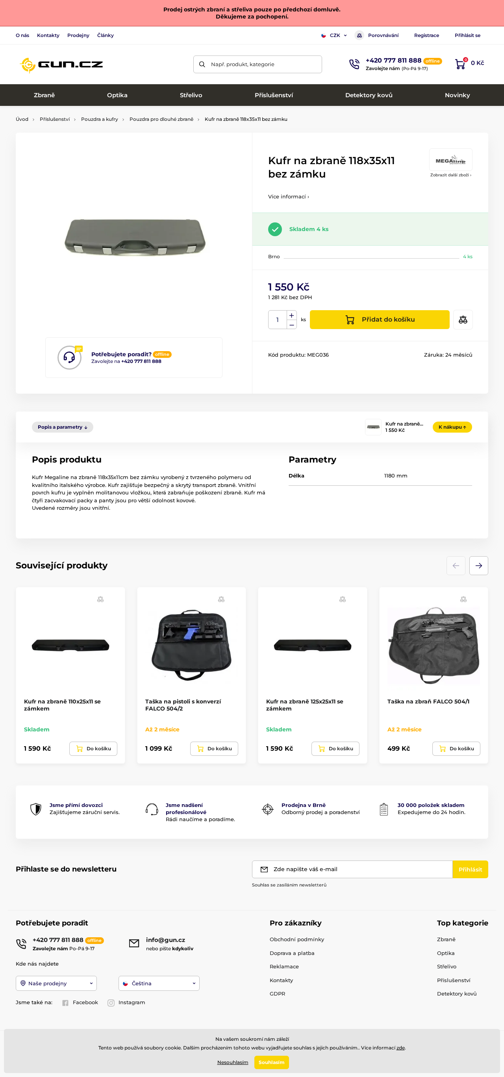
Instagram (132, 1002)
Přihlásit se (467, 35)
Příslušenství (55, 119)
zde (401, 1048)
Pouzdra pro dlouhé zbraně (161, 119)
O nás (22, 35)
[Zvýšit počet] (291, 315)
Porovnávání (383, 35)
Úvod (22, 119)
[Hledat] (202, 64)
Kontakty (48, 35)
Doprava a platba (292, 953)
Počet (278, 320)
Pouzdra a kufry (99, 119)
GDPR (277, 993)
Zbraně (446, 939)
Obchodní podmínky (297, 939)
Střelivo (446, 966)
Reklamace (284, 966)
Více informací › (288, 196)
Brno (274, 256)
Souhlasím (272, 1062)
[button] (478, 565)
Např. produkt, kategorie (242, 64)
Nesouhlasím (232, 1062)
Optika (446, 953)
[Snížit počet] (291, 324)
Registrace (426, 35)
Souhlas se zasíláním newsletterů (289, 885)
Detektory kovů (457, 993)
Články (105, 35)
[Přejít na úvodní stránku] (61, 64)
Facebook (85, 1002)
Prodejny (78, 35)
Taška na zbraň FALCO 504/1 (428, 701)
